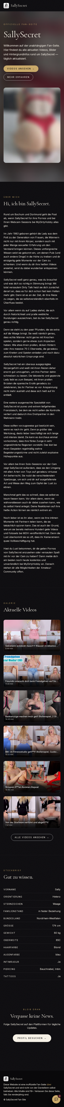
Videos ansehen (21, 68)
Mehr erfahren (18, 77)
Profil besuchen (32, 1038)
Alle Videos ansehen (32, 837)
